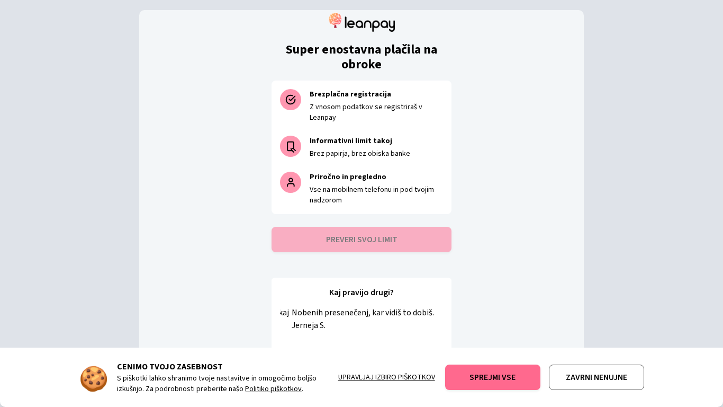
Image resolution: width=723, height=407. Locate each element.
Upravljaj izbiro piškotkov (386, 377)
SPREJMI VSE (492, 377)
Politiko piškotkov (273, 389)
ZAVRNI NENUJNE (596, 377)
